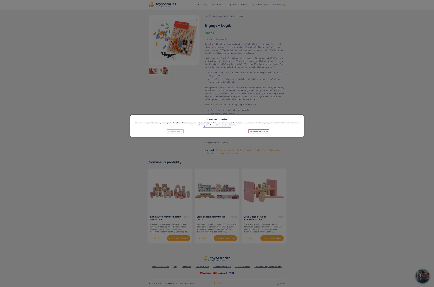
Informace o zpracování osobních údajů (217, 127)
